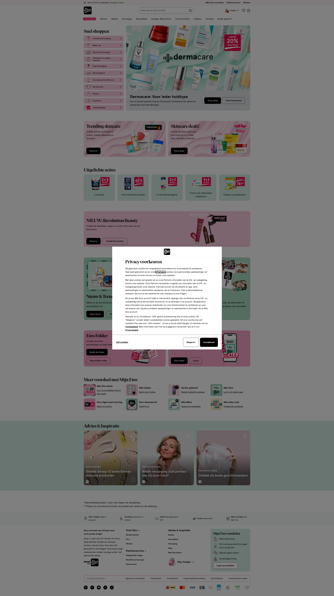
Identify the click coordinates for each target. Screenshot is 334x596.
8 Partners (160, 272)
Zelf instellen (122, 342)
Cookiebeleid (131, 327)
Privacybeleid (131, 330)
